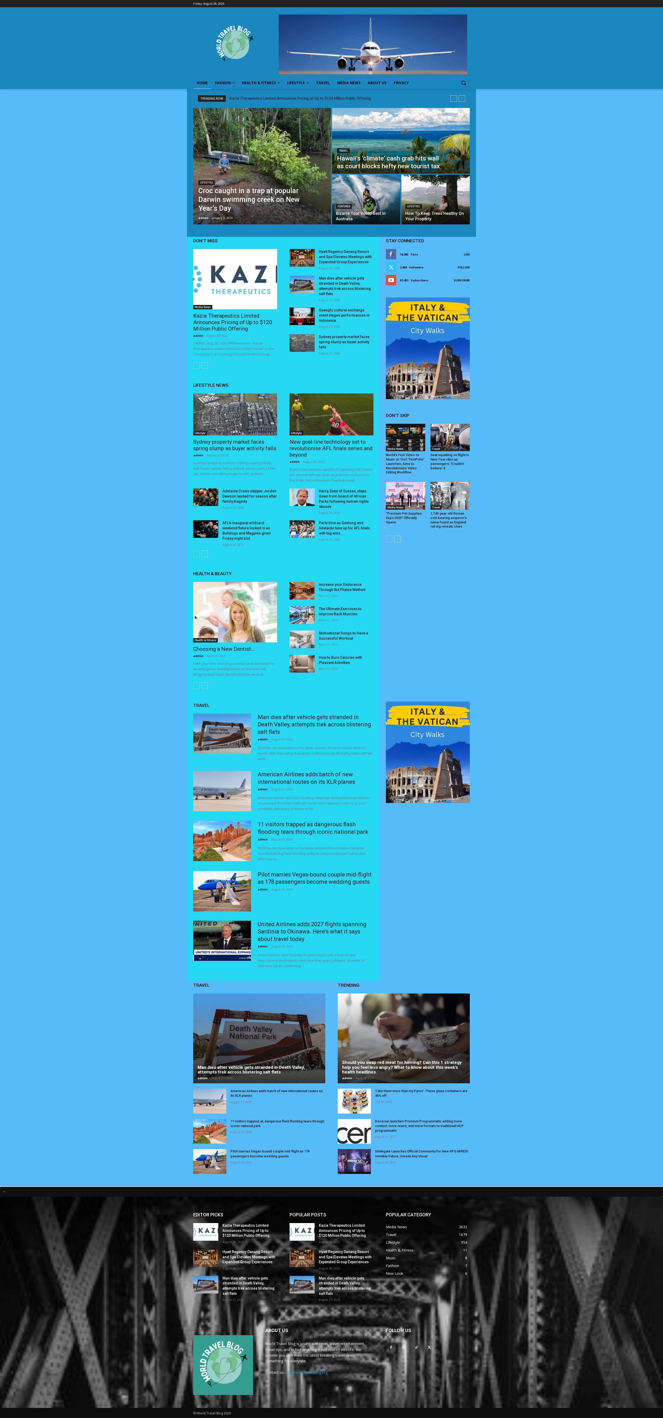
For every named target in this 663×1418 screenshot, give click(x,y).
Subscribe (462, 280)
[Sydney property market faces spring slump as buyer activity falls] (302, 343)
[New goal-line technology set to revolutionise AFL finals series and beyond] (331, 414)
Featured (344, 206)
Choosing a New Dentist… (224, 649)
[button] (463, 83)
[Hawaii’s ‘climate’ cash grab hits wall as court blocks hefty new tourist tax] (401, 141)
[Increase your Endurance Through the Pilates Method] (302, 591)
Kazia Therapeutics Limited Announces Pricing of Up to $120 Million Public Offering (300, 98)
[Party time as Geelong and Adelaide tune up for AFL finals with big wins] (302, 529)
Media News (203, 307)
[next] (462, 98)
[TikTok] (416, 1347)
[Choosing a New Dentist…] (235, 612)
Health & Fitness (205, 640)
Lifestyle (206, 182)
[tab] (331, 1192)
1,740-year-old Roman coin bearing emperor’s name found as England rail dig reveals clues (448, 520)
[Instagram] (404, 1347)
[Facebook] (391, 1347)
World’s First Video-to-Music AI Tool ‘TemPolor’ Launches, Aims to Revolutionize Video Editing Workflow (405, 463)
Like (467, 254)
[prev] (453, 98)
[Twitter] (429, 1347)
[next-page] (204, 365)
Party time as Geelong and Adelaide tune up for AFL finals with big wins (344, 528)
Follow (464, 267)
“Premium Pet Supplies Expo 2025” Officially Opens (404, 517)
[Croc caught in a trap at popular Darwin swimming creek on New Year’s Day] (262, 166)
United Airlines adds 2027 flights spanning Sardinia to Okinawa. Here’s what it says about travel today (312, 931)
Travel (343, 150)
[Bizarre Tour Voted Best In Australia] (366, 199)
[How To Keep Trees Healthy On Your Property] (435, 199)
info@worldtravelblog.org (306, 1372)
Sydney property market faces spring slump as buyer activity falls (344, 342)
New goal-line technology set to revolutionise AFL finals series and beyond (331, 448)
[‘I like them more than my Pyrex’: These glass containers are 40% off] (354, 1101)
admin (198, 336)
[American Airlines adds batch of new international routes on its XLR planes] (222, 791)
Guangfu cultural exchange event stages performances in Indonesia (344, 315)
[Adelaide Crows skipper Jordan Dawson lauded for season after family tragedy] (205, 497)
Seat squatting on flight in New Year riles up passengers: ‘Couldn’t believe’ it (449, 461)
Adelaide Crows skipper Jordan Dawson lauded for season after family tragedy (249, 496)
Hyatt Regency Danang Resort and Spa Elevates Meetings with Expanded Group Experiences (345, 257)
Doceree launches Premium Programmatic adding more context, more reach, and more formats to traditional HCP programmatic (419, 1125)
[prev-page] (196, 365)
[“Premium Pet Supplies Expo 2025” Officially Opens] (405, 495)
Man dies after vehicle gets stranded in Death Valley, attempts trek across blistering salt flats (314, 724)
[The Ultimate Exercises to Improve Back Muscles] (302, 615)
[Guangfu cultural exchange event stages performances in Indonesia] (302, 316)
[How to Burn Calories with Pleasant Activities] (302, 664)
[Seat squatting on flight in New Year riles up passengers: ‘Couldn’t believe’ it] (450, 437)
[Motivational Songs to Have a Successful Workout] (302, 639)
